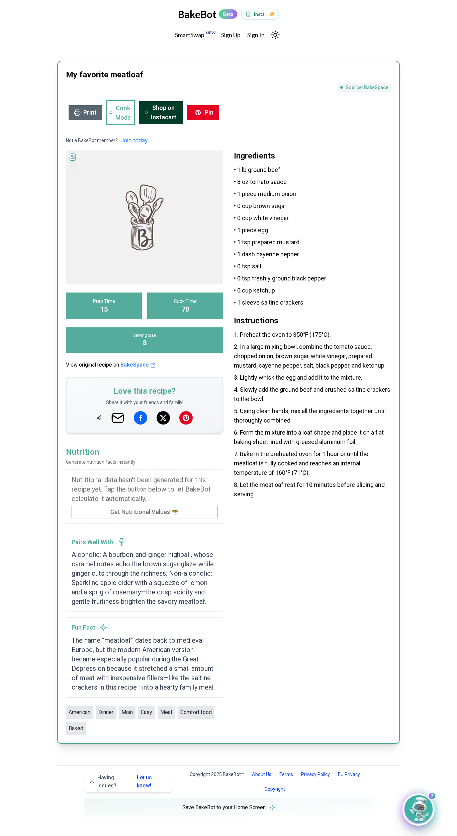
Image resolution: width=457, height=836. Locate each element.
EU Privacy (349, 774)
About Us (261, 774)
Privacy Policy (315, 774)
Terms (286, 774)
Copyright (275, 789)
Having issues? (124, 781)
